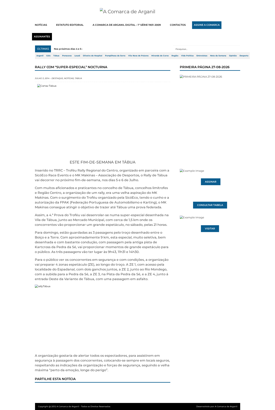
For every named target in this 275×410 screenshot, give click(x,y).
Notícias (69, 78)
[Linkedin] (94, 390)
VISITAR (210, 228)
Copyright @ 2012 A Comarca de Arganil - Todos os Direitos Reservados (74, 406)
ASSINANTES (42, 36)
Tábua (56, 56)
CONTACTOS (178, 25)
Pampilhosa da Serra (115, 56)
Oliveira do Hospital (92, 56)
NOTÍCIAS (41, 25)
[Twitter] (54, 390)
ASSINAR (210, 181)
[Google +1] (68, 390)
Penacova (67, 56)
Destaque (57, 78)
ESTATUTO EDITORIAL (70, 25)
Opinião (233, 56)
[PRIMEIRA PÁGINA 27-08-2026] (210, 114)
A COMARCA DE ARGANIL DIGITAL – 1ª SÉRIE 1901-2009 (127, 25)
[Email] (121, 390)
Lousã (77, 56)
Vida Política (187, 56)
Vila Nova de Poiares (138, 56)
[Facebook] (41, 390)
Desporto (244, 56)
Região (175, 56)
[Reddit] (108, 390)
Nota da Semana (218, 56)
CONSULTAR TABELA (210, 205)
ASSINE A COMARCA (207, 25)
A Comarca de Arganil (226, 406)
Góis (48, 56)
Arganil (39, 56)
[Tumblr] (81, 390)
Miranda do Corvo (160, 56)
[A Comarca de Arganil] (137, 11)
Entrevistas (201, 56)
